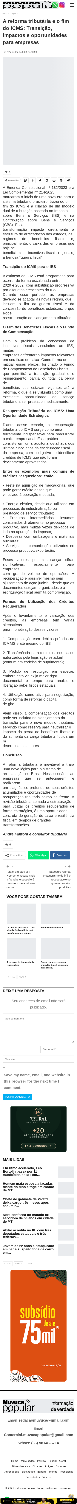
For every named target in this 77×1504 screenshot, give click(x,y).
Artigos (49, 1466)
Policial (52, 1460)
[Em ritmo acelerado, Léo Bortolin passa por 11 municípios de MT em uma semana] (66, 1172)
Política (41, 1460)
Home (14, 1460)
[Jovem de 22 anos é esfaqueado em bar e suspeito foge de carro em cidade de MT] (66, 1250)
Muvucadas (28, 1460)
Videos (46, 1477)
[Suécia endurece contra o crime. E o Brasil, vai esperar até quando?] (55, 948)
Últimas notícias (20, 1466)
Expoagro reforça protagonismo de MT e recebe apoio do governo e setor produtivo (56, 879)
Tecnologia (66, 1471)
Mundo (53, 1471)
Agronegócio (11, 1471)
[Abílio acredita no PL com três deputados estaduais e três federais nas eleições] (66, 1235)
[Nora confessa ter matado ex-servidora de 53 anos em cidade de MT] (66, 1219)
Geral (62, 1460)
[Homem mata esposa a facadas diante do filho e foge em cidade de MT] (66, 1188)
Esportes (61, 1466)
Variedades (33, 1477)
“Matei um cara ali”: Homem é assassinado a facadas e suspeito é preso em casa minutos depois (21, 879)
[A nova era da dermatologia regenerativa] (21, 948)
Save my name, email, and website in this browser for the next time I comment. (37, 1081)
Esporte (42, 1471)
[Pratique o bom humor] (55, 914)
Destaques (28, 1471)
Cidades (37, 1466)
